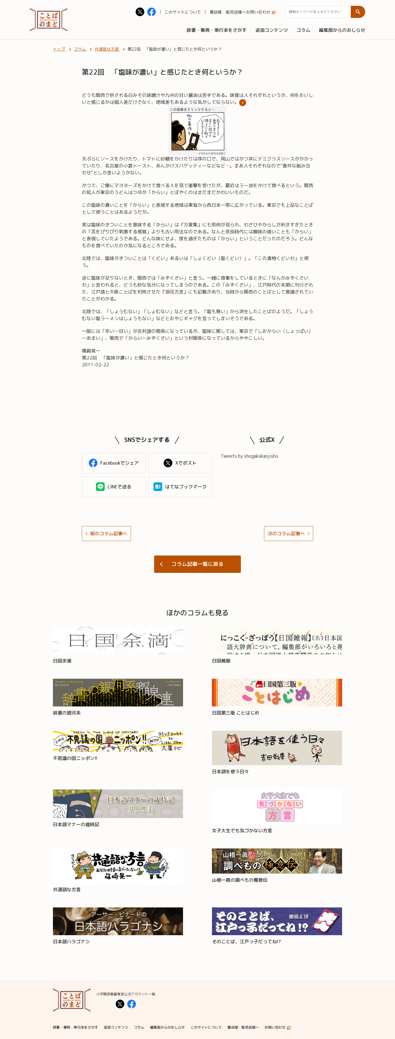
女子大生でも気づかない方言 (242, 830)
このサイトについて (183, 12)
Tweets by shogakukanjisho (249, 456)
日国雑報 (221, 661)
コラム (303, 30)
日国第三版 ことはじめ (235, 713)
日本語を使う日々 (230, 771)
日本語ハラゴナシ (71, 941)
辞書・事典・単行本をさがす (217, 30)
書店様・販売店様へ (228, 12)
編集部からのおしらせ (342, 30)
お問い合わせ (258, 12)
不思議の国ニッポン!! (75, 758)
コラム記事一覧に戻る (197, 564)
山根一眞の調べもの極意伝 (239, 880)
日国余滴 (62, 661)
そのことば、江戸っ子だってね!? (246, 941)
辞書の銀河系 (67, 713)
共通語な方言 (67, 889)
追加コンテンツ (271, 30)
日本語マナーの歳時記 (76, 824)
